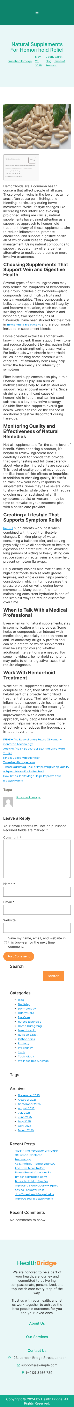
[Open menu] (37, 12)
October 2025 (27, 1100)
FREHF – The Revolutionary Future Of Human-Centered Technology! (36, 1155)
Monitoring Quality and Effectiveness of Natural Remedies (19, 168)
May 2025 (24, 1121)
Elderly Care (54, 57)
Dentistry (24, 1004)
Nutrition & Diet (27, 1035)
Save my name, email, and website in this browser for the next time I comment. (37, 942)
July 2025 (24, 1113)
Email (8, 902)
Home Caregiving (30, 1026)
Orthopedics (26, 1039)
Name (9, 884)
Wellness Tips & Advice (33, 1061)
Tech (21, 1052)
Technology (26, 1056)
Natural (8, 528)
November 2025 (29, 1095)
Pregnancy (25, 1048)
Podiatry (23, 1043)
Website (9, 920)
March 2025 (26, 1130)
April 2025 (24, 1126)
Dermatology (27, 1009)
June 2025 (25, 1117)
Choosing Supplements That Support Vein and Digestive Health (20, 165)
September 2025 (29, 1104)
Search (53, 976)
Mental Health (27, 1030)
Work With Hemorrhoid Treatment (14, 177)
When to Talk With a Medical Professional (16, 174)
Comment (12, 837)
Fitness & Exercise (29, 1022)
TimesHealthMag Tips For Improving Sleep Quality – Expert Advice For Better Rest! (36, 1185)
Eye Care (24, 1017)
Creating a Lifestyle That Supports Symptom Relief (18, 171)
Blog (49, 61)
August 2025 (26, 1108)
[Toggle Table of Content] (30, 160)
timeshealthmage (20, 61)
